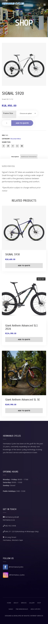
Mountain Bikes (15, 139)
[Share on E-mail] (22, 146)
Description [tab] (15, 156)
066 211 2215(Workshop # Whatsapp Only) (22, 531)
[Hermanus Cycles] (13, 6)
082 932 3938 (10, 526)
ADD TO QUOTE (22, 123)
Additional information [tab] (29, 156)
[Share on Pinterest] (12, 146)
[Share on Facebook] (3, 146)
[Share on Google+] (17, 146)
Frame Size (8, 113)
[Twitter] (8, 146)
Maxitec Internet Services (33, 616)
